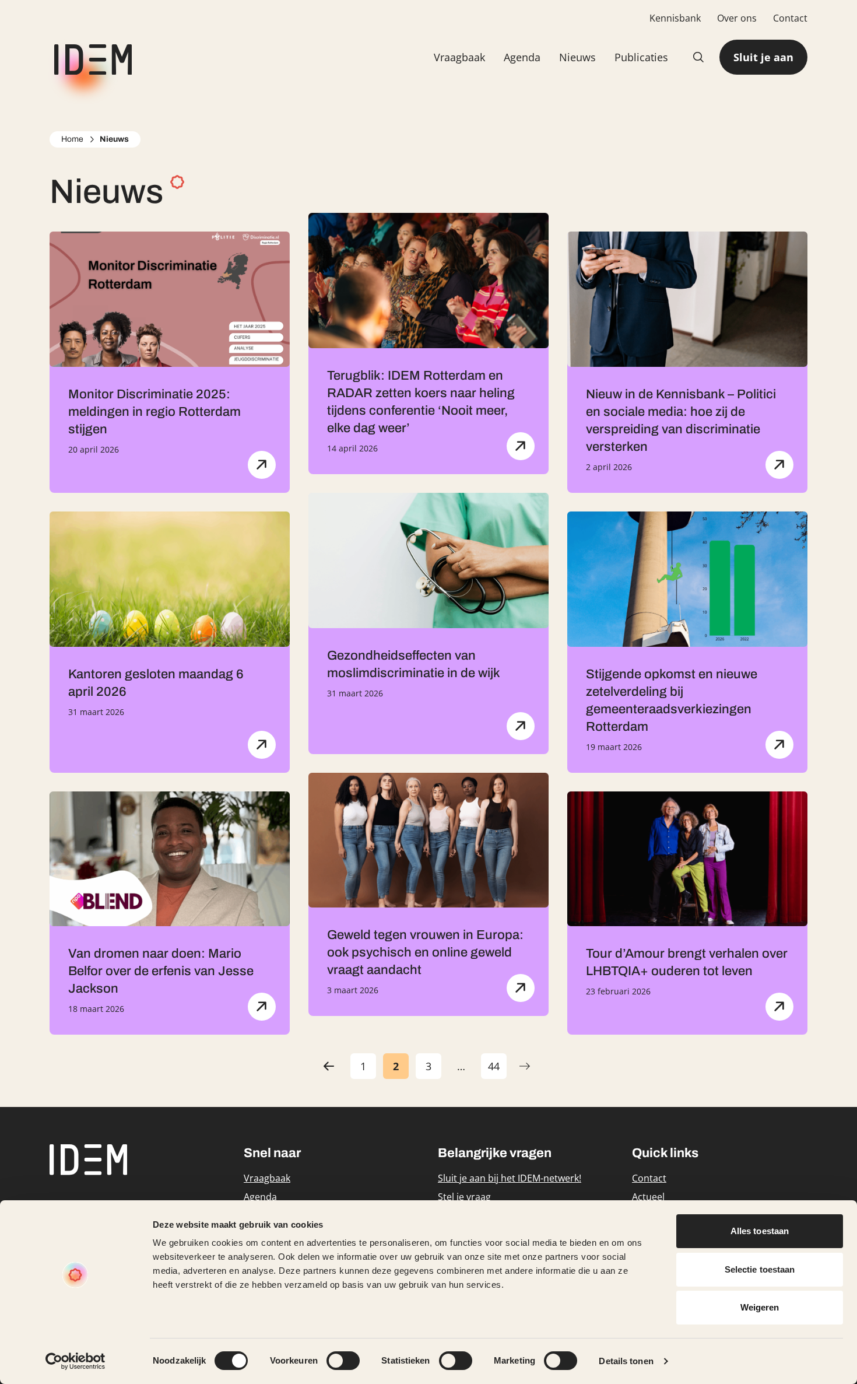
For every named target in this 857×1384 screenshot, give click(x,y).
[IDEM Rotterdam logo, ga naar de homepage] (91, 57)
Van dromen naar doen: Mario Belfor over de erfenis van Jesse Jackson (161, 971)
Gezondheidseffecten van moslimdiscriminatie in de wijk (413, 664)
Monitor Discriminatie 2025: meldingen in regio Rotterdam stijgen (154, 411)
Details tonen (626, 1361)
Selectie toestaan (760, 1269)
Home (72, 139)
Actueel (648, 1196)
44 (497, 1069)
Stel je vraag (464, 1196)
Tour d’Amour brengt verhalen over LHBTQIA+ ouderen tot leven (687, 962)
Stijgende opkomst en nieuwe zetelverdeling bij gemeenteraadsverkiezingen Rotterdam (671, 700)
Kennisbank (675, 18)
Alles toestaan (759, 1231)
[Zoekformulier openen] (698, 57)
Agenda (522, 57)
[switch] (343, 1360)
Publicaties (641, 57)
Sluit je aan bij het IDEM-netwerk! (509, 1178)
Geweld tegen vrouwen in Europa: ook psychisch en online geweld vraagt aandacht (425, 952)
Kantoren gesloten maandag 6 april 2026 (156, 683)
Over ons (737, 18)
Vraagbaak (459, 57)
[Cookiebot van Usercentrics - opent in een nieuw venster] (75, 1361)
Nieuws (577, 57)
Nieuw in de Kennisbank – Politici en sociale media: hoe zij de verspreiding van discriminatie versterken (681, 420)
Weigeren (759, 1307)
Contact (790, 18)
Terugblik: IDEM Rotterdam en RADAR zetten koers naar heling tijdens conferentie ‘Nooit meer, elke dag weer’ (421, 402)
